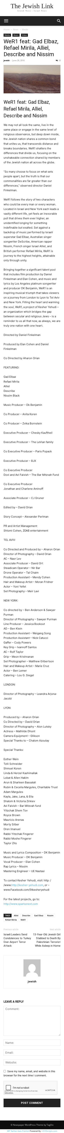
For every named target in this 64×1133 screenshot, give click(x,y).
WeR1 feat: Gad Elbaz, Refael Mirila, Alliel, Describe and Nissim (31, 48)
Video (24, 35)
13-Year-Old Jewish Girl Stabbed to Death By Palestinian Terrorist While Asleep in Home (46, 940)
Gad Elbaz (38, 915)
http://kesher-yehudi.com (27, 885)
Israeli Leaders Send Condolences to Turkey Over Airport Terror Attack (17, 940)
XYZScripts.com (49, 1131)
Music (16, 35)
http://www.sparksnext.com (21, 904)
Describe (26, 915)
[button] (6, 21)
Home (7, 29)
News (15, 29)
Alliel (16, 915)
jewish (7, 60)
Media (25, 29)
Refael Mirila (11, 919)
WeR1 (23, 919)
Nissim (50, 915)
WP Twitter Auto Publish (18, 1131)
